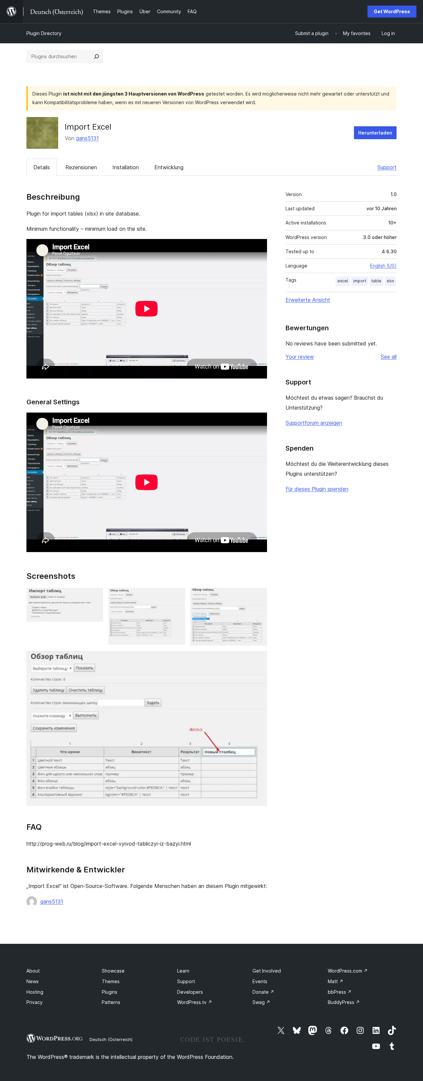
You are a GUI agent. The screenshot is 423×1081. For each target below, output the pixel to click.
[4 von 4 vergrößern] (258, 660)
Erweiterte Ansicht (308, 300)
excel (342, 280)
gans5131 (87, 138)
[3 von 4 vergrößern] (258, 596)
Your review (300, 356)
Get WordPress (392, 11)
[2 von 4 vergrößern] (176, 596)
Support (387, 167)
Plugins (109, 992)
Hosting (34, 992)
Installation (125, 167)
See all (389, 356)
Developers (190, 992)
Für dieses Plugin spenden (317, 489)
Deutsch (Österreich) (111, 1039)
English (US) (383, 265)
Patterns (111, 1002)
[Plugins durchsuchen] (96, 56)
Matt (335, 981)
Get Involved (266, 971)
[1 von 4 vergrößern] (94, 596)
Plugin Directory (43, 33)
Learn (183, 971)
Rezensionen (81, 167)
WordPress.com (348, 971)
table (376, 280)
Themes (111, 981)
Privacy (34, 1002)
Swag (261, 1002)
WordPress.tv (194, 1002)
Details (41, 167)
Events (259, 981)
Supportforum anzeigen (314, 423)
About (33, 971)
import (359, 280)
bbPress (340, 992)
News (32, 981)
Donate (263, 992)
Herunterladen (375, 133)
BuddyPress (344, 1002)
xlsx (390, 280)
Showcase (113, 971)
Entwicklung (168, 167)
